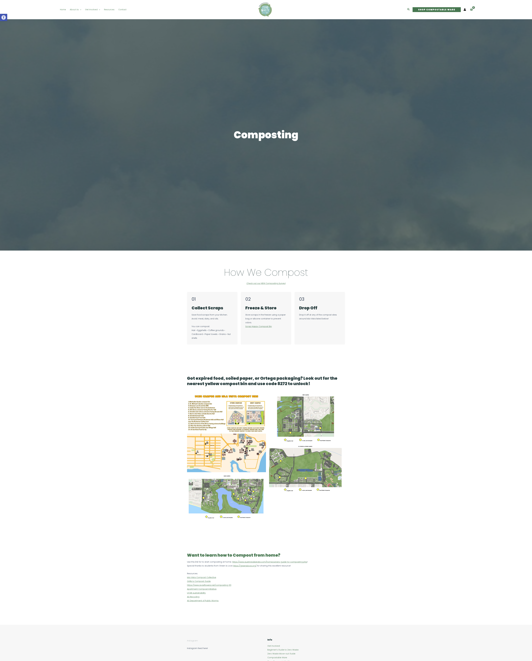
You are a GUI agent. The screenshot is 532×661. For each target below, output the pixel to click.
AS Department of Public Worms (202, 600)
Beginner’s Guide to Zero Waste (283, 649)
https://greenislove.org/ (244, 565)
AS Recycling (193, 596)
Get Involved (273, 646)
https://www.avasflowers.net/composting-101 (209, 585)
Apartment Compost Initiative (201, 589)
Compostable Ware (277, 657)
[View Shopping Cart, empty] (471, 9)
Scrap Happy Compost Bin (258, 326)
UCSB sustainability (196, 593)
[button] (80, 9)
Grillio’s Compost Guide (199, 581)
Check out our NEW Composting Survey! (266, 283)
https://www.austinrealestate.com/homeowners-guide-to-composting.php (269, 562)
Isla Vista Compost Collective (201, 577)
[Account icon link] (465, 9)
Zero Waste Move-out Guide (281, 653)
